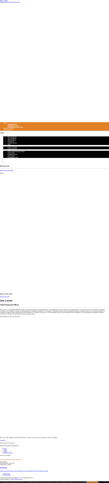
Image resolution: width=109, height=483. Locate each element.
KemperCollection (12, 143)
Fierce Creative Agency (17, 479)
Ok (88, 482)
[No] (98, 482)
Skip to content (4, 0)
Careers (6, 161)
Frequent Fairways (12, 148)
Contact (6, 163)
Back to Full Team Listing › (7, 170)
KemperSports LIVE (13, 157)
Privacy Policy (7, 475)
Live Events (7, 130)
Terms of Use (6, 473)
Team (9, 144)
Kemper (15, 127)
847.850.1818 (3, 467)
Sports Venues (8, 128)
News (5, 160)
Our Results (7, 158)
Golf (5, 123)
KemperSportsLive (8, 452)
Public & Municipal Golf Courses (16, 151)
